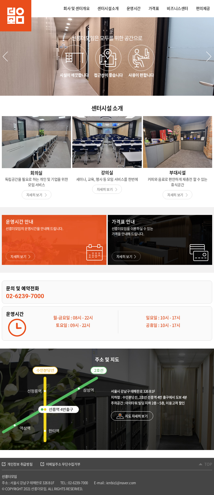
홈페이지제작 (93, 488)
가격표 (153, 8)
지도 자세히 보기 (136, 415)
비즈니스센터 (177, 8)
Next (208, 56)
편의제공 (203, 8)
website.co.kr (112, 488)
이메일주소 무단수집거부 (63, 464)
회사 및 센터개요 (76, 8)
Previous (5, 56)
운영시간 (134, 8)
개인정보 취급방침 (20, 464)
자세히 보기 (34, 194)
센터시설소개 (107, 8)
